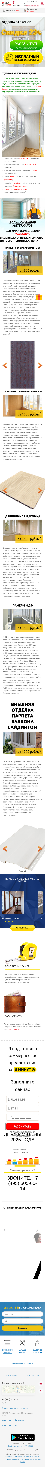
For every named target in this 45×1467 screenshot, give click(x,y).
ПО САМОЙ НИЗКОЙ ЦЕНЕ (26, 45)
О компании (11, 1375)
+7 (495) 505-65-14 (30, 3)
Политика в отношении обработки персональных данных (22, 1461)
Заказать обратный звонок (15, 1408)
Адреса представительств (22, 1363)
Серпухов (16, 5)
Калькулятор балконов (13, 1420)
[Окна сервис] (6, 4)
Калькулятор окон (10, 1425)
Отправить (22, 1328)
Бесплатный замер (17, 966)
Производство (32, 1375)
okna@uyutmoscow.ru (15, 1446)
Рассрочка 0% (13, 1016)
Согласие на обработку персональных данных (22, 1456)
